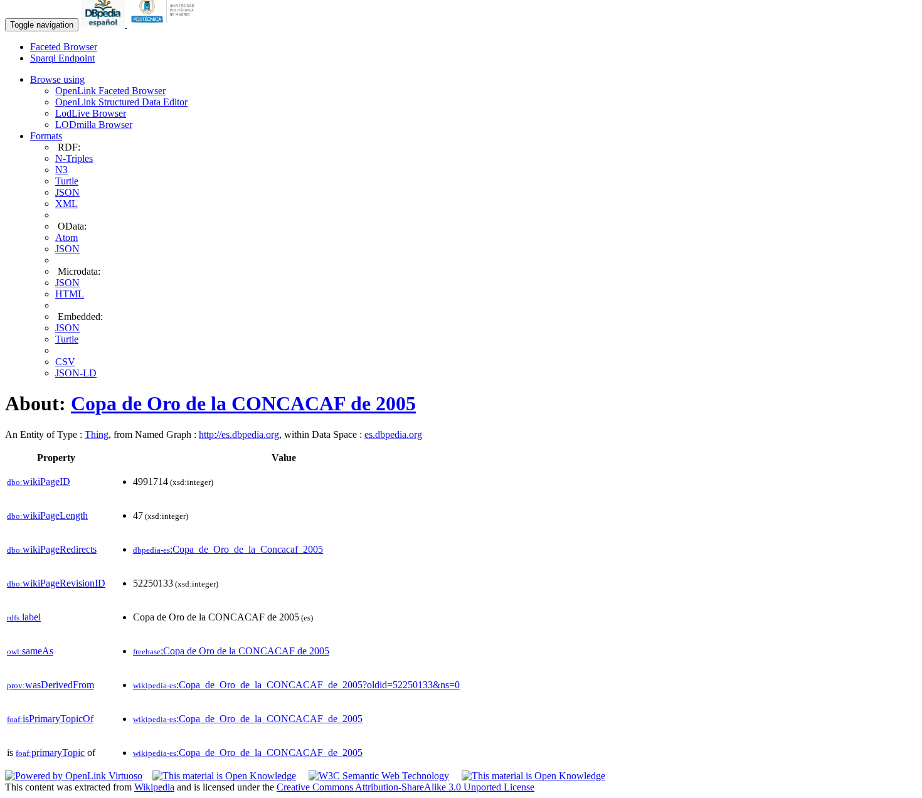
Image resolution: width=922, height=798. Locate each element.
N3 (61, 169)
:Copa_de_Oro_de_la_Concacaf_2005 (228, 549)
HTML (69, 294)
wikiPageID (38, 481)
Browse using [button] (57, 79)
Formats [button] (46, 135)
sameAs (30, 651)
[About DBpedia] (104, 24)
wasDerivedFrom (50, 684)
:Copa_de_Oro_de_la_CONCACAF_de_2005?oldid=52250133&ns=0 (296, 684)
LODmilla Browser (93, 124)
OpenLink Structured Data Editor (121, 102)
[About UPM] (165, 24)
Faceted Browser (63, 46)
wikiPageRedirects (52, 549)
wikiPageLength (47, 515)
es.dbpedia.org (393, 434)
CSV (65, 361)
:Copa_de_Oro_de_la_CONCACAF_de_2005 (248, 718)
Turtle (66, 181)
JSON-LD (76, 373)
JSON (67, 192)
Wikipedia (154, 787)
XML (66, 203)
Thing (97, 434)
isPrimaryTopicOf (50, 718)
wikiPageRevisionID (56, 583)
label (24, 617)
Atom (66, 237)
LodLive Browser (90, 113)
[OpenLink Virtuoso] (73, 775)
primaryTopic (50, 752)
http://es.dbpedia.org (239, 434)
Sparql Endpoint (62, 58)
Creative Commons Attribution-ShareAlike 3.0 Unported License (405, 787)
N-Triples (74, 158)
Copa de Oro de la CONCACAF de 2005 (243, 403)
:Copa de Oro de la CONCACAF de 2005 (231, 651)
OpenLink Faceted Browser (110, 90)
